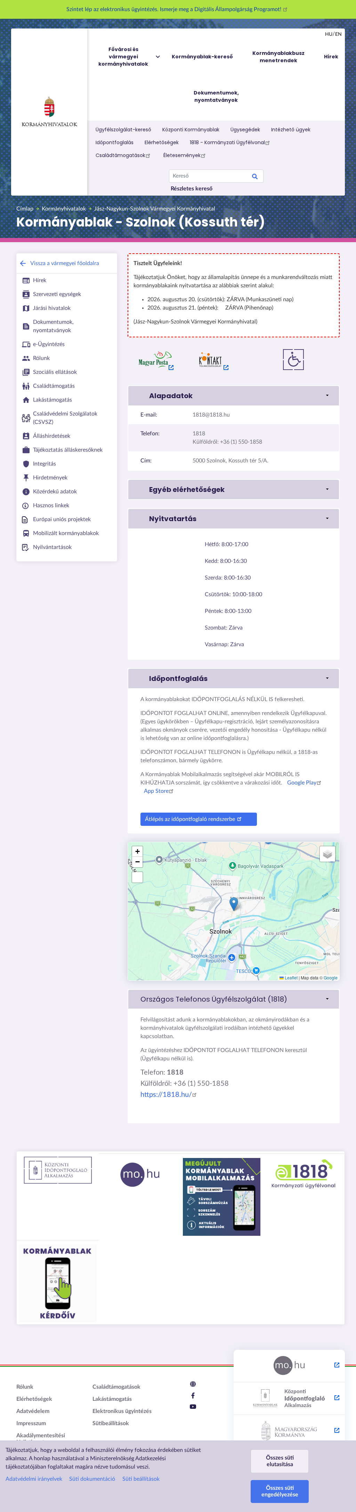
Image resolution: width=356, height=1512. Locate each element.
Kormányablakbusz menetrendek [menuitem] (278, 57)
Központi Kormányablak (190, 129)
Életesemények (182, 155)
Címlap (24, 209)
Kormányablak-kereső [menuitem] (202, 56)
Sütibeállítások (110, 1423)
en (338, 34)
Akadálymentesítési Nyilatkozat (40, 1439)
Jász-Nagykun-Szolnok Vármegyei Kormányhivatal (154, 209)
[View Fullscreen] (137, 877)
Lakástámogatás (112, 1399)
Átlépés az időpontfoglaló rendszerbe (190, 819)
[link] (233, 999)
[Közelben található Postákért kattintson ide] (155, 359)
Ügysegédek (245, 129)
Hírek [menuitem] (331, 56)
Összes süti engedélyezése (279, 1491)
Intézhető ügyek (290, 129)
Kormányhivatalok (49, 125)
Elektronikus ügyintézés (122, 1411)
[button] (233, 395)
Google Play (301, 783)
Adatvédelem (32, 1411)
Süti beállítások (141, 1479)
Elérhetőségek (162, 142)
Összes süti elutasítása (280, 1461)
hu (328, 34)
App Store (156, 791)
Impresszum (31, 1423)
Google (331, 977)
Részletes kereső (191, 188)
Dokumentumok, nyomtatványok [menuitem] (216, 96)
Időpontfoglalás (115, 142)
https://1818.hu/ (166, 1094)
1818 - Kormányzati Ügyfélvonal (227, 142)
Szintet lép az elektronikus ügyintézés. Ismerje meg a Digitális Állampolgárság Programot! (174, 9)
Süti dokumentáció (92, 1479)
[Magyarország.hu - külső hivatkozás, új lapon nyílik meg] (289, 1366)
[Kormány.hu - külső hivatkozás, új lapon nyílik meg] (289, 1431)
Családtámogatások (120, 155)
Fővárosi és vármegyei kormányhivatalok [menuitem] (123, 56)
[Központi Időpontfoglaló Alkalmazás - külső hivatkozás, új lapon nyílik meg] (289, 1398)
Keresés (255, 177)
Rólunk (24, 1387)
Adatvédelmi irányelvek (34, 1479)
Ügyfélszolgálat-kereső (123, 129)
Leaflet (291, 977)
